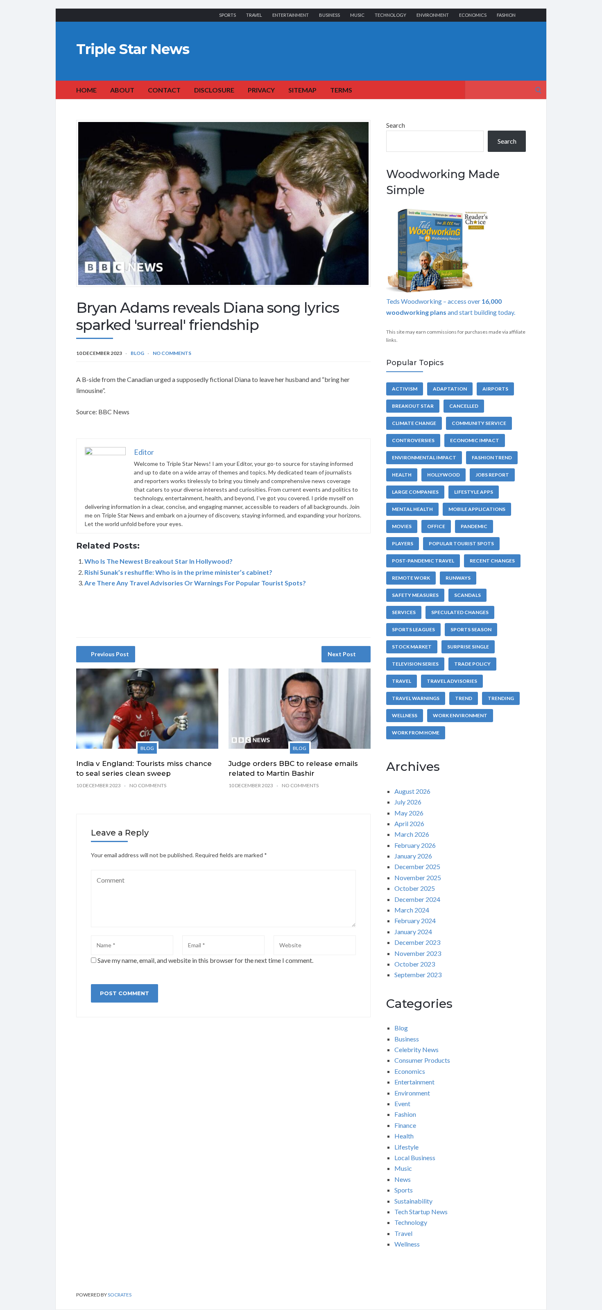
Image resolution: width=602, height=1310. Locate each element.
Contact (164, 90)
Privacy (261, 90)
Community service (479, 423)
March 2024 (411, 910)
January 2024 (413, 931)
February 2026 (415, 845)
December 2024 (417, 899)
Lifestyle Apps (473, 492)
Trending (501, 698)
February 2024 (415, 920)
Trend (463, 698)
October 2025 (414, 888)
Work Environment (460, 715)
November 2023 (417, 953)
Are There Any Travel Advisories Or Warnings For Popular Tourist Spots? (195, 583)
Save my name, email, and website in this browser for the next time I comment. (205, 960)
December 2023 (417, 942)
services (404, 612)
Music (357, 15)
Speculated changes (460, 612)
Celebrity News (416, 1049)
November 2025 (417, 877)
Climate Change (414, 423)
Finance (405, 1125)
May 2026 (408, 813)
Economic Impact (474, 440)
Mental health (412, 509)
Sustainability (413, 1201)
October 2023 (414, 964)
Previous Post (110, 653)
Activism (404, 389)
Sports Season (470, 629)
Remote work (411, 578)
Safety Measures (415, 595)
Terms (341, 90)
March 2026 (411, 834)
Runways (458, 578)
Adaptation (450, 389)
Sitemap (302, 90)
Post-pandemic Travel (423, 561)
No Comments (172, 353)
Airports (495, 389)
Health (402, 475)
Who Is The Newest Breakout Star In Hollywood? (158, 561)
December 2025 (417, 866)
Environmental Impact (424, 457)
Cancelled (463, 406)
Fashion (506, 15)
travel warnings (415, 698)
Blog (137, 353)
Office (436, 526)
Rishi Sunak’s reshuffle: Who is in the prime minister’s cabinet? (178, 572)
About (122, 90)
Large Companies (415, 492)
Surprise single (468, 647)
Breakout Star (413, 406)
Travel (254, 15)
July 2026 (407, 802)
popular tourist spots (461, 543)
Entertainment (290, 15)
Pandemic (474, 526)
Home (86, 90)
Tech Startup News (421, 1211)
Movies (402, 526)
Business (329, 15)
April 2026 (409, 823)
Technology (390, 15)
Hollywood (443, 475)
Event (402, 1103)
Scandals (467, 595)
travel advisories (452, 681)
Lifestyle (406, 1147)
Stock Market (412, 647)
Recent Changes (492, 561)
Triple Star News (132, 49)
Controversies (413, 440)
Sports (227, 15)
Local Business (414, 1157)
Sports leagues (413, 629)
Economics (473, 15)
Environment (432, 15)
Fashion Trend (492, 457)
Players (402, 543)
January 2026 (413, 856)
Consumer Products (422, 1060)
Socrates (119, 1295)
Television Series (415, 664)
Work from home (415, 733)
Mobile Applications (476, 509)
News (402, 1179)
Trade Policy (472, 664)
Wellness (404, 715)
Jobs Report (492, 475)
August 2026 (412, 791)
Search (395, 125)
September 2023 (417, 974)
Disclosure (214, 90)
